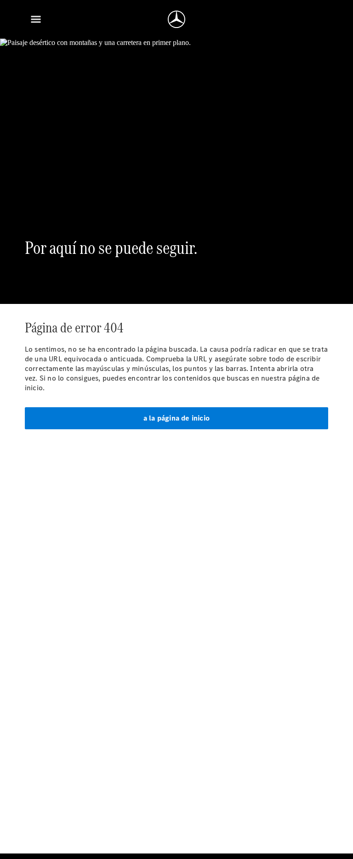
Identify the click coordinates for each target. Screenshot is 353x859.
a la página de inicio (176, 418)
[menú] (36, 19)
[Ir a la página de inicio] (176, 19)
